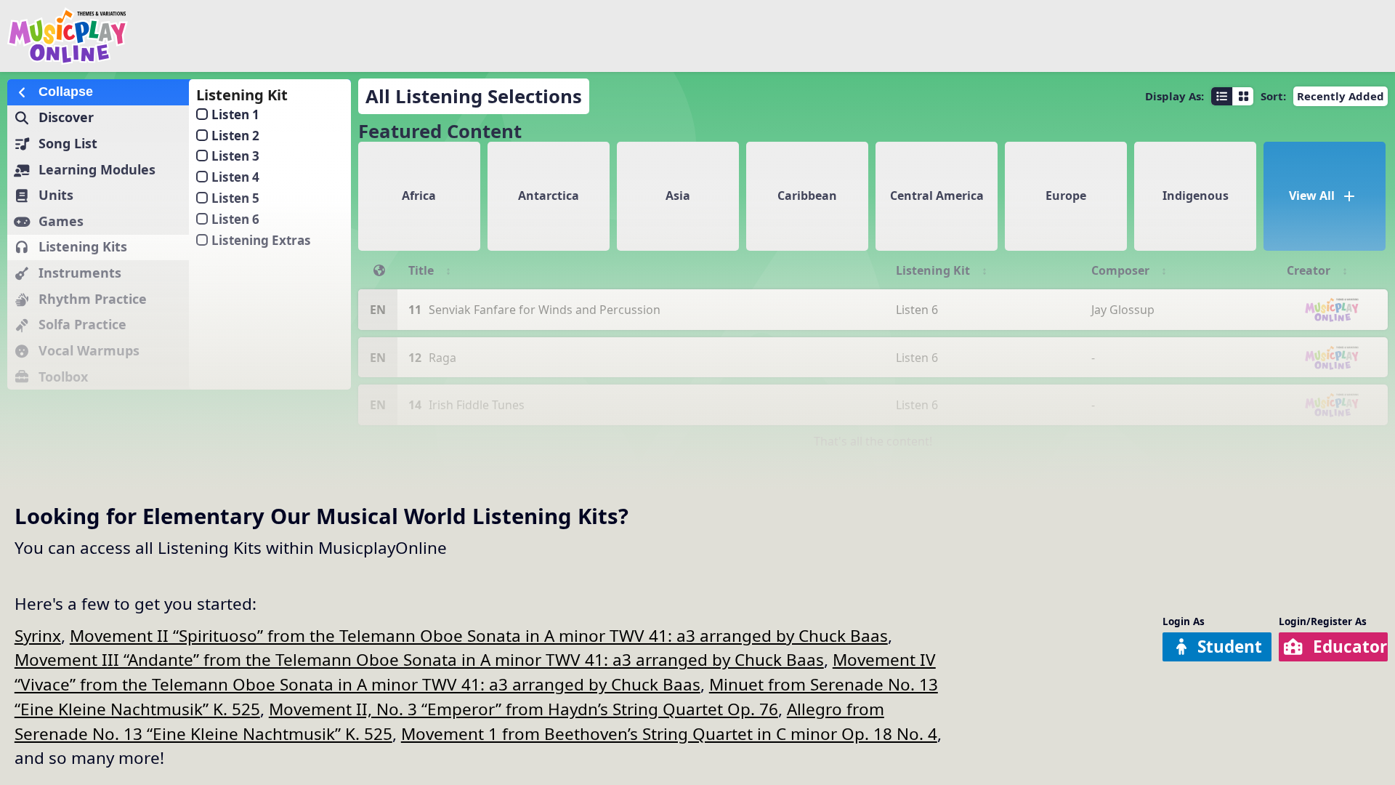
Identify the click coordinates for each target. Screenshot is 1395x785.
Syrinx (38, 635)
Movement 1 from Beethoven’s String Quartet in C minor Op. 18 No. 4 (669, 733)
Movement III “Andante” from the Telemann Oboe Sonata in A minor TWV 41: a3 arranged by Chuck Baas (419, 659)
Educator (1350, 646)
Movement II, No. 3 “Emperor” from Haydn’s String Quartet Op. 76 (523, 709)
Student (1229, 646)
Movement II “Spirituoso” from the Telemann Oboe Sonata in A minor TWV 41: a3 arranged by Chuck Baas (479, 635)
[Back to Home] (235, 36)
